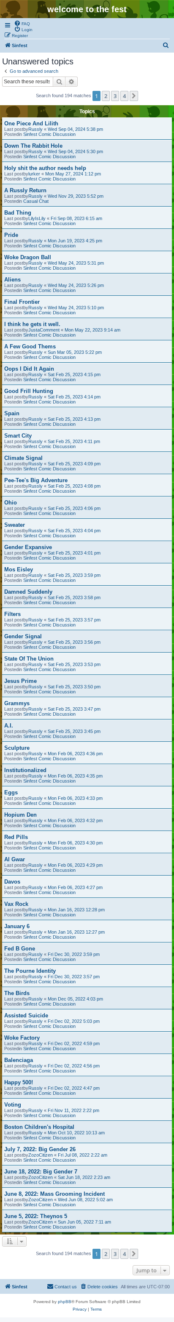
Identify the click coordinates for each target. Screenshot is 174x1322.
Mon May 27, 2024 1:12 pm (73, 173)
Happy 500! (18, 1082)
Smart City (18, 436)
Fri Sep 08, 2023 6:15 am (76, 218)
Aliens (12, 279)
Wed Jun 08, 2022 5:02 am (85, 1199)
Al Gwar (14, 859)
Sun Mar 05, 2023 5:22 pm (75, 352)
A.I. (8, 725)
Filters (12, 614)
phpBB (64, 1301)
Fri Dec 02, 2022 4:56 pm (74, 1065)
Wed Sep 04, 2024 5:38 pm (75, 129)
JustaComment (44, 329)
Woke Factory (22, 1038)
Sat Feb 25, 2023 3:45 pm (74, 731)
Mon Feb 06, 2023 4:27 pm (75, 887)
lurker (34, 173)
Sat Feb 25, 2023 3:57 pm (74, 619)
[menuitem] (22, 23)
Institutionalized (25, 770)
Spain (11, 413)
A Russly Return (25, 190)
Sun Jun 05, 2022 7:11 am (84, 1221)
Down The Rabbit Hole (33, 146)
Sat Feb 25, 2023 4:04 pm (74, 530)
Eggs (11, 792)
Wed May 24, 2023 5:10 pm (76, 307)
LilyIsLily (37, 218)
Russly (35, 129)
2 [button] (105, 96)
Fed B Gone (19, 948)
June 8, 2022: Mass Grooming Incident (54, 1194)
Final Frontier (22, 302)
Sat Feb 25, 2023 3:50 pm (74, 686)
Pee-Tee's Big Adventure (36, 480)
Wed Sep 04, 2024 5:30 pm (75, 151)
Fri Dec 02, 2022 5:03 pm (74, 1021)
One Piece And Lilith (31, 123)
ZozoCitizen (40, 1154)
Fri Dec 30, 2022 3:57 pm (74, 976)
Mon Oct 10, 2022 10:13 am (76, 1132)
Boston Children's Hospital (39, 1127)
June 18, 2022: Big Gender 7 (40, 1171)
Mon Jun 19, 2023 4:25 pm (75, 240)
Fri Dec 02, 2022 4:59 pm (74, 1043)
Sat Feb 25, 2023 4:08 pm (74, 485)
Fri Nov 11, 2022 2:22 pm (73, 1110)
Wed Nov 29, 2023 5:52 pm (75, 196)
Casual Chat (36, 201)
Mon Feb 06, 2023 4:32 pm (75, 820)
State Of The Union (29, 659)
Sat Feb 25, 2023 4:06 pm (74, 508)
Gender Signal (23, 636)
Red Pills (16, 837)
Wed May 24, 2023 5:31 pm (76, 262)
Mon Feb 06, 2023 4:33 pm (75, 798)
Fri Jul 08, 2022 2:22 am (82, 1154)
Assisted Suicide (26, 1015)
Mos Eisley (18, 569)
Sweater (14, 525)
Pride (11, 235)
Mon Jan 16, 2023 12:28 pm (76, 909)
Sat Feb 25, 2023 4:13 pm (74, 419)
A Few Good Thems (30, 346)
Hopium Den (20, 815)
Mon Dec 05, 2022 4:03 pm (75, 998)
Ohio (10, 502)
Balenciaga (18, 1060)
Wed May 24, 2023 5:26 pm (76, 285)
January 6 (17, 926)
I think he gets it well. (32, 324)
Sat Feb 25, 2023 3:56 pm (74, 642)
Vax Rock (16, 904)
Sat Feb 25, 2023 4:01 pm (74, 552)
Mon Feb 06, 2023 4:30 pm (75, 842)
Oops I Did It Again (29, 369)
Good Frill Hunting (28, 391)
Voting (12, 1105)
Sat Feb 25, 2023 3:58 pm (74, 597)
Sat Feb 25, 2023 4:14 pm (74, 396)
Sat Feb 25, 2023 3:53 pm (74, 664)
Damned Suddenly (28, 592)
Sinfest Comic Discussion (49, 134)
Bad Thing (17, 213)
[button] (134, 96)
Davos (12, 882)
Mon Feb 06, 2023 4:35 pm (75, 775)
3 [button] (115, 96)
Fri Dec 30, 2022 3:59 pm (74, 954)
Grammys (17, 703)
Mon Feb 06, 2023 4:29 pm (75, 865)
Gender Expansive (28, 547)
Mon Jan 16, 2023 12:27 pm (76, 931)
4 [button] (124, 96)
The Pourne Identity (30, 971)
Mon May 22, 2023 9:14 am (92, 329)
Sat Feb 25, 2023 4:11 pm (74, 441)
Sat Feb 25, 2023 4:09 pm (74, 463)
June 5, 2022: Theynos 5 (35, 1216)
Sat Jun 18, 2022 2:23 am (84, 1177)
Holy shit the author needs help (45, 168)
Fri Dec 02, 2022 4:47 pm (74, 1088)
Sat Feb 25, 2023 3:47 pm (74, 708)
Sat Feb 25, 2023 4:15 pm (74, 374)
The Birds (17, 993)
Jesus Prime (20, 681)
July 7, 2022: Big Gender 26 (40, 1149)
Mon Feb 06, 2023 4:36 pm (75, 753)
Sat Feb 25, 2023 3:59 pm (74, 575)
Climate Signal (23, 458)
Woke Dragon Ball (27, 257)
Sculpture (17, 748)
